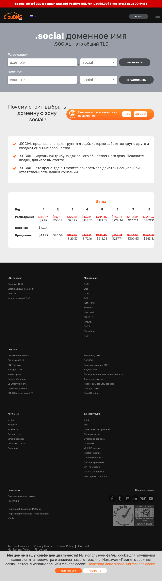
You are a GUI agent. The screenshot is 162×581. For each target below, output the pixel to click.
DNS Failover (14, 365)
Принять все (68, 570)
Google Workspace (17, 379)
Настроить (95, 570)
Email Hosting (91, 393)
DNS (86, 284)
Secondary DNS (92, 355)
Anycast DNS (91, 369)
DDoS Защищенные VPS (20, 393)
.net (126, 113)
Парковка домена (17, 388)
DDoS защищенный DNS (21, 288)
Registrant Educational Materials (24, 509)
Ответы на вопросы (94, 438)
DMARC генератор (94, 471)
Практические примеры (97, 429)
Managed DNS (15, 369)
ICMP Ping (89, 302)
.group (140, 113)
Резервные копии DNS (96, 365)
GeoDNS (12, 293)
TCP (86, 298)
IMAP (86, 335)
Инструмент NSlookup (96, 476)
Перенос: (15, 72)
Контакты (13, 429)
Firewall (88, 321)
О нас (11, 420)
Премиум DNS (15, 284)
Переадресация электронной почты (103, 374)
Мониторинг (91, 278)
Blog (86, 420)
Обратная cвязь (16, 443)
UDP (86, 293)
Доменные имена (93, 379)
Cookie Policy (65, 546)
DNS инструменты (94, 462)
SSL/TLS (88, 317)
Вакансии (13, 448)
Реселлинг (13, 500)
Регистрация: (18, 54)
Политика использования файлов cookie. (122, 564)
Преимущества (92, 434)
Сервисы (12, 349)
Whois (11, 518)
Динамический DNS (18, 355)
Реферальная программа (21, 496)
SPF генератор (92, 467)
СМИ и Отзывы (16, 438)
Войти (138, 16)
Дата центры (15, 434)
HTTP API (89, 443)
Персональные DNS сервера (99, 383)
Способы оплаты (93, 457)
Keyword (88, 307)
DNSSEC (88, 360)
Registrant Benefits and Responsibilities (29, 513)
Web (86, 288)
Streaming (89, 331)
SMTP (87, 326)
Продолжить (136, 79)
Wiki (86, 424)
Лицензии (42, 549)
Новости (12, 424)
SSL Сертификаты (17, 383)
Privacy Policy (43, 546)
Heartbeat (89, 312)
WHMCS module (92, 448)
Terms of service (18, 546)
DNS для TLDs (91, 388)
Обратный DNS (16, 360)
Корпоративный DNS (19, 298)
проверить (134, 62)
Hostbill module (92, 452)
